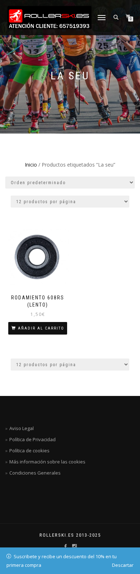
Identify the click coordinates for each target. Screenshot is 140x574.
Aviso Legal (21, 428)
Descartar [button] (123, 565)
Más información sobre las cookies (47, 461)
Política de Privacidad (32, 439)
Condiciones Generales (35, 473)
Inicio (31, 164)
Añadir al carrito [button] (41, 328)
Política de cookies (29, 450)
